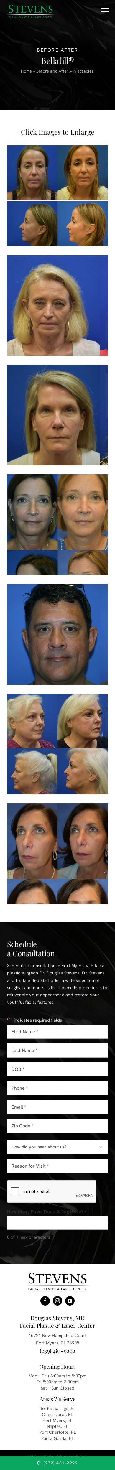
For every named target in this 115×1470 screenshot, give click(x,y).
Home (26, 71)
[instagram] (57, 1301)
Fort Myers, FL (57, 1420)
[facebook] (45, 1301)
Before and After (52, 71)
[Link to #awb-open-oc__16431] (105, 11)
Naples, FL (57, 1426)
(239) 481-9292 (57, 1350)
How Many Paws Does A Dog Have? (46, 1212)
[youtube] (70, 1301)
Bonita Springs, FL (57, 1408)
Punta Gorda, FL (57, 1438)
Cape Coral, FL (57, 1415)
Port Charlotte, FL (57, 1432)
